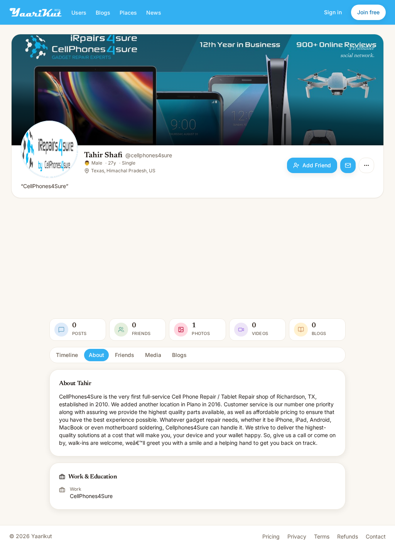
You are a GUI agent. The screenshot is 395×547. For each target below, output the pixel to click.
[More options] (366, 165)
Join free (368, 12)
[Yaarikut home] (35, 12)
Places (128, 12)
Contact (376, 536)
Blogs (103, 12)
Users (78, 12)
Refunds (347, 536)
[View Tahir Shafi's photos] (49, 150)
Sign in (333, 12)
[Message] (348, 165)
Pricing (271, 536)
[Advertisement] (197, 258)
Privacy (296, 536)
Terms (321, 536)
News (153, 12)
